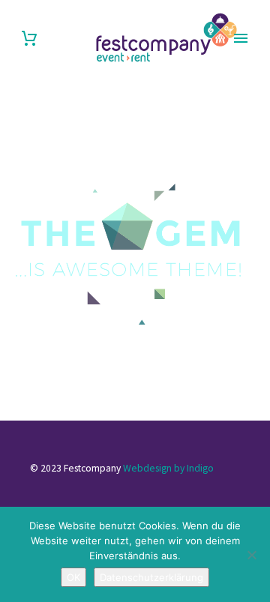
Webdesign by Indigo (168, 468)
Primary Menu (240, 38)
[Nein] (251, 554)
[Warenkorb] (29, 38)
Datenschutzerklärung (151, 577)
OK (73, 577)
